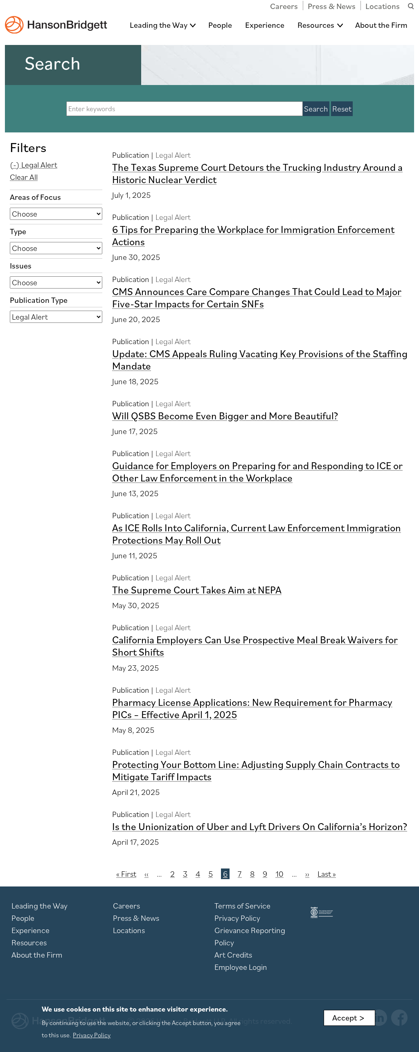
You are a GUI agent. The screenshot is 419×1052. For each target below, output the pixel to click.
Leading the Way (158, 25)
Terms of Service (242, 905)
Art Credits (233, 954)
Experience (264, 25)
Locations (382, 6)
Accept (344, 1017)
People (220, 25)
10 (279, 873)
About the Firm (381, 25)
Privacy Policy (237, 918)
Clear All (24, 177)
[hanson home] (56, 19)
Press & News (332, 6)
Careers (284, 6)
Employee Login (240, 967)
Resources (315, 25)
